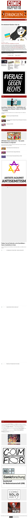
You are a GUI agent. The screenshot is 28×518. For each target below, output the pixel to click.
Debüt (11, 425)
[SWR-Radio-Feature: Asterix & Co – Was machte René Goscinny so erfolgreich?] (14, 139)
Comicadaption (20, 424)
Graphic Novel (9, 426)
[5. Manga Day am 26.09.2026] (3, 125)
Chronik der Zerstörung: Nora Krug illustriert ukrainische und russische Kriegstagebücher (17, 66)
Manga (7, 428)
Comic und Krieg (22, 64)
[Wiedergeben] (2, 52)
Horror (16, 426)
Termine (3, 96)
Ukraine (10, 53)
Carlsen (16, 424)
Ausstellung (6, 424)
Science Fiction (17, 430)
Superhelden (7, 431)
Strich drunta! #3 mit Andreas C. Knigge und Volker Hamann (13, 151)
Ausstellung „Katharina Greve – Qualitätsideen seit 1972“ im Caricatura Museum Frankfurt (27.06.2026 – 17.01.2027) (13, 109)
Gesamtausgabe (3, 426)
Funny (25, 425)
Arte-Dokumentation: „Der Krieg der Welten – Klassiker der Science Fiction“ (15, 250)
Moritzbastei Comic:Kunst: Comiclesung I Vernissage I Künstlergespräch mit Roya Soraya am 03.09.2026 (16, 120)
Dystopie (13, 425)
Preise (24, 428)
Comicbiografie (24, 424)
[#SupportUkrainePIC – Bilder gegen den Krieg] (4, 62)
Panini (20, 428)
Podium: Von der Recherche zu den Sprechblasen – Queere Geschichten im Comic (13, 244)
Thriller (10, 431)
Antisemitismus (2, 424)
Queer (25, 428)
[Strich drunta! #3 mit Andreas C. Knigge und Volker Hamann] (3, 153)
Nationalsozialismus (16, 428)
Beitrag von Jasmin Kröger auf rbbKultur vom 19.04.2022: (10, 43)
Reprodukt (5, 430)
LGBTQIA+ (2, 428)
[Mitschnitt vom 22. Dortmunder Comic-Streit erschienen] (3, 418)
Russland (7, 53)
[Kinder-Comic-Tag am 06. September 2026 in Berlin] (3, 117)
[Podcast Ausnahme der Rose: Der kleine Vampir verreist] (3, 149)
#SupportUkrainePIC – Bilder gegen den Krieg (4, 65)
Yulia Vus (13, 53)
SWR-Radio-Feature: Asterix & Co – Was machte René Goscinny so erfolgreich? (12, 141)
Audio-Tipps (3, 130)
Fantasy (21, 425)
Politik (22, 428)
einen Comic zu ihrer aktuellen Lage (17, 47)
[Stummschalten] (23, 52)
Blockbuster (14, 424)
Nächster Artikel (17, 55)
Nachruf (13, 428)
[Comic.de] (14, 5)
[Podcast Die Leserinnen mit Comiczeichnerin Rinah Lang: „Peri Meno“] (3, 157)
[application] (14, 52)
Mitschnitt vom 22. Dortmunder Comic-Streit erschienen (12, 363)
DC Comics (10, 425)
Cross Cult (7, 425)
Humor (18, 426)
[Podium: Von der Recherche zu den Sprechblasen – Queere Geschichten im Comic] (14, 241)
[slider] (25, 52)
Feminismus (24, 425)
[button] (14, 14)
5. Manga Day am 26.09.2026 (9, 123)
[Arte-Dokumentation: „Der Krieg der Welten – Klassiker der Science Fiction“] (3, 304)
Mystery (11, 428)
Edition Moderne (16, 425)
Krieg (5, 53)
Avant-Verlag (10, 424)
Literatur (5, 428)
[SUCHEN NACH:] (22, 21)
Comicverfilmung (3, 425)
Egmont (19, 425)
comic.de (4, 42)
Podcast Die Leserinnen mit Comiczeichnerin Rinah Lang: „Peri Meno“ (14, 155)
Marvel (9, 428)
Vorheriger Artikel (10, 55)
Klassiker (21, 426)
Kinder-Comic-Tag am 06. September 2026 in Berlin (12, 115)
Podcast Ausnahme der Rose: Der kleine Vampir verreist (12, 147)
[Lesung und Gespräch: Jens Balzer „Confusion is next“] (3, 361)
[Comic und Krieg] (24, 62)
